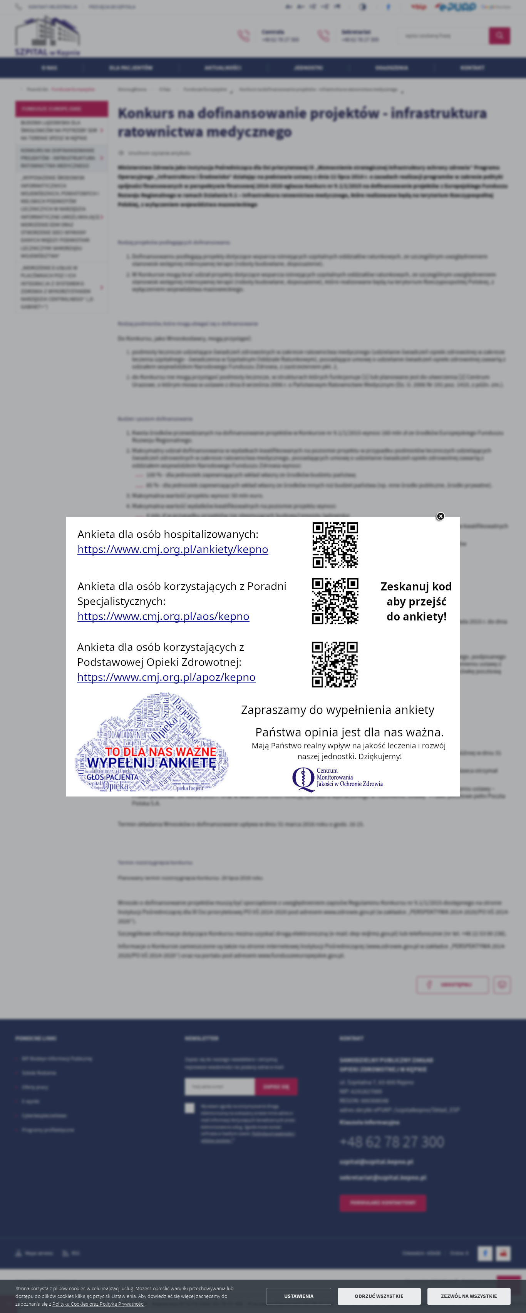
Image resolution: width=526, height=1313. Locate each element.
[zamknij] (440, 517)
